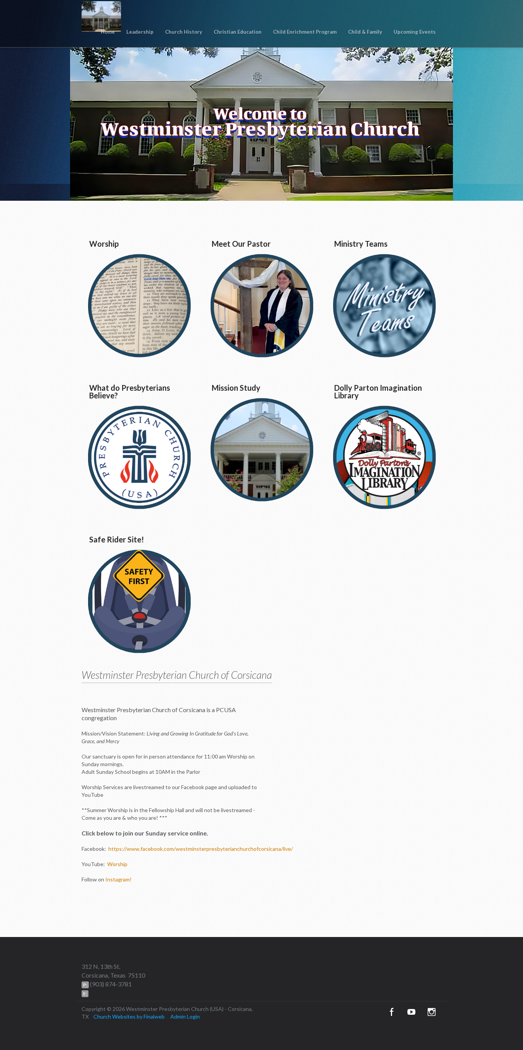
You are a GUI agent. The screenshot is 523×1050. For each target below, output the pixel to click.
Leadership (140, 32)
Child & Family (365, 32)
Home (108, 32)
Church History (183, 32)
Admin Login (185, 1016)
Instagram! (118, 879)
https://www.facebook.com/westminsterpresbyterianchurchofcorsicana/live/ (200, 848)
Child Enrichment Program (305, 32)
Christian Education (238, 32)
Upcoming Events (415, 32)
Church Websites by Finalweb (129, 1016)
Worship (116, 864)
